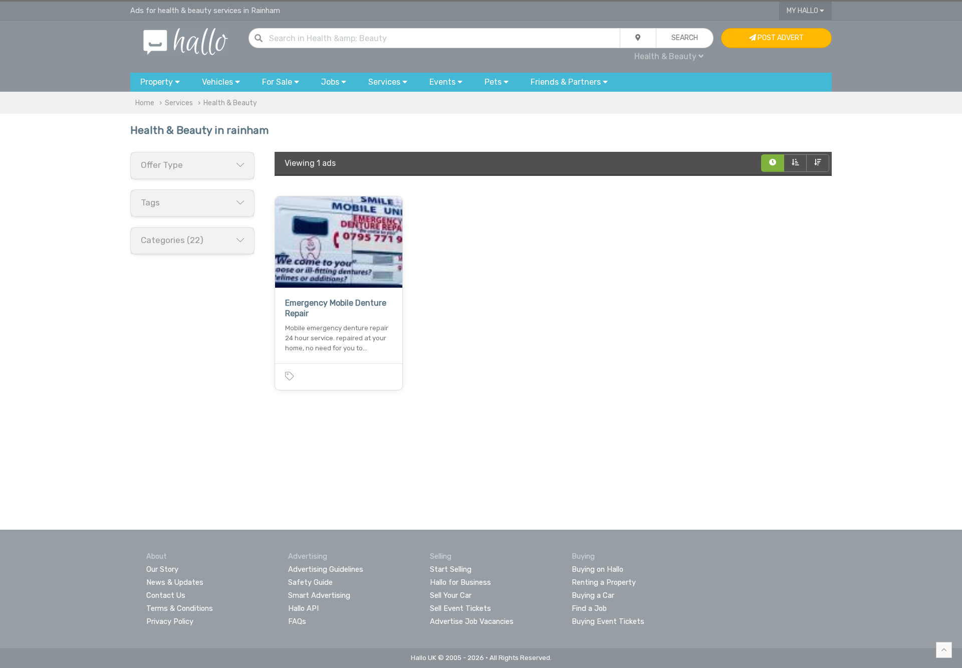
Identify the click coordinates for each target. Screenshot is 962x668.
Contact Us (165, 595)
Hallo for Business (460, 582)
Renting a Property (604, 582)
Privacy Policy (169, 621)
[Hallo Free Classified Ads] (185, 41)
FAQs (297, 621)
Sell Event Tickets (460, 608)
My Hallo (803, 11)
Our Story (162, 569)
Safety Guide (310, 582)
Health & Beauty (230, 103)
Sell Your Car (450, 595)
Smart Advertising (319, 595)
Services (179, 103)
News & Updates (174, 582)
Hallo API (303, 608)
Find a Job (589, 608)
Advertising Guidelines (325, 569)
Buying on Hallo (597, 569)
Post (780, 38)
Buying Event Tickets (608, 621)
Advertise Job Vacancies (472, 621)
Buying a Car (593, 595)
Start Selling (450, 569)
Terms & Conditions (179, 608)
